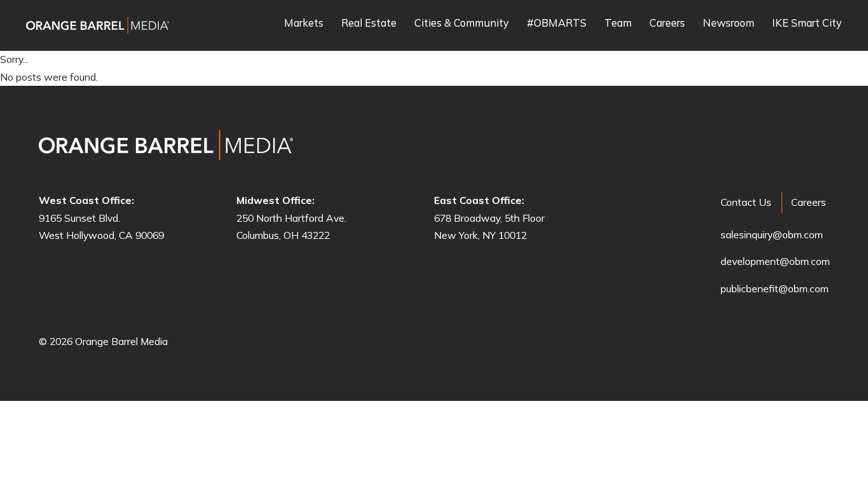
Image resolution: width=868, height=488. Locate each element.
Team (618, 23)
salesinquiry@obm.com (772, 234)
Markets (303, 23)
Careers (667, 23)
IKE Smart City (807, 23)
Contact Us (746, 202)
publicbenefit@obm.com (775, 288)
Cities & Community (461, 23)
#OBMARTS (557, 23)
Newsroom (728, 23)
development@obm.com (775, 261)
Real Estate (369, 23)
